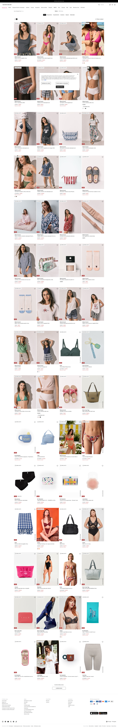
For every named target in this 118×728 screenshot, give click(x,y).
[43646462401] (57, 201)
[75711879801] (80, 465)
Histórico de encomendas (6, 705)
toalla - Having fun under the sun (88, 631)
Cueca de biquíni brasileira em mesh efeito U (68, 456)
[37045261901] (80, 288)
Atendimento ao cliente (28, 700)
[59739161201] (35, 288)
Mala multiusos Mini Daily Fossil (88, 411)
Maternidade (72, 14)
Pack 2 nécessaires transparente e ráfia (45, 279)
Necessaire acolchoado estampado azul (68, 147)
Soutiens (27, 7)
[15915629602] (57, 642)
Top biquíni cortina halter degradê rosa (44, 58)
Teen (59, 7)
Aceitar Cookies (60, 86)
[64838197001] (102, 23)
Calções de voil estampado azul (43, 102)
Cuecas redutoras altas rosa (88, 102)
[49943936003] (80, 376)
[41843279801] (35, 597)
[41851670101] (80, 509)
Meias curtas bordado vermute (88, 279)
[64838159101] (35, 157)
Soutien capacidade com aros (66, 631)
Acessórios (37, 7)
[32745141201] (57, 332)
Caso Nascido (17, 631)
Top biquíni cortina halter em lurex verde (22, 411)
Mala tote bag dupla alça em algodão (22, 588)
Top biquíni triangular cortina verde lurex (22, 191)
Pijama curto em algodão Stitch (43, 323)
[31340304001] (57, 113)
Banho (10, 7)
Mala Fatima (62, 543)
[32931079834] (102, 422)
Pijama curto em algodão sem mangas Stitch (46, 147)
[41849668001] (57, 422)
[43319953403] (80, 245)
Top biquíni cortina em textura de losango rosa (91, 58)
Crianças (63, 7)
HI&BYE (55, 7)
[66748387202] (102, 68)
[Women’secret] (7, 4)
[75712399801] (80, 642)
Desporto (50, 7)
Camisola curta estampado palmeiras (67, 236)
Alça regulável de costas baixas (88, 236)
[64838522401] (35, 376)
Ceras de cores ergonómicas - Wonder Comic (69, 500)
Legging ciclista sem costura (88, 676)
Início (15, 11)
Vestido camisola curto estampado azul (45, 191)
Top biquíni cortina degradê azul (66, 102)
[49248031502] (35, 245)
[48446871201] (35, 113)
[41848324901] (102, 554)
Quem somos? (70, 700)
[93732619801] (102, 332)
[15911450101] (102, 509)
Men (67, 7)
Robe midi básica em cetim (42, 676)
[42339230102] (35, 465)
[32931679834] (80, 554)
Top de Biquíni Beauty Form (65, 366)
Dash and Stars (44, 7)
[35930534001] (35, 23)
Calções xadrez (18, 366)
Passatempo (26, 708)
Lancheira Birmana (41, 456)
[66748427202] (57, 376)
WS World (83, 7)
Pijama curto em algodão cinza (21, 58)
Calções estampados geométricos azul (67, 323)
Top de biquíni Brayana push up (66, 588)
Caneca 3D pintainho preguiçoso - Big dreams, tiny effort (24, 456)
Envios (25, 703)
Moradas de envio (5, 703)
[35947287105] (35, 201)
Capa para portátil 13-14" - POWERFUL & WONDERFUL (46, 500)
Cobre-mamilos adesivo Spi (87, 500)
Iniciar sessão (4, 700)
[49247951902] (57, 157)
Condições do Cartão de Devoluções (8, 709)
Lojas (69, 706)
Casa (71, 7)
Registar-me (4, 702)
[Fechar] (77, 74)
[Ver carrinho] (115, 4)
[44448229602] (80, 201)
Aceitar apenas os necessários (62, 83)
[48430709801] (57, 245)
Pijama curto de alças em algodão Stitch (90, 323)
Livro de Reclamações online (29, 709)
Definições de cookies (46, 83)
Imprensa (69, 703)
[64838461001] (80, 68)
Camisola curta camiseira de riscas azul (22, 279)
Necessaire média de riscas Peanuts (67, 191)
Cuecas (32, 7)
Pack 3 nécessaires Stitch (20, 102)
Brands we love (76, 7)
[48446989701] (80, 113)
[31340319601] (102, 288)
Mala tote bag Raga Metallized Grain (89, 588)
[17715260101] (80, 597)
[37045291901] (57, 68)
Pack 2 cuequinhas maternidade (21, 500)
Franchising (70, 702)
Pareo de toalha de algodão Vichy (21, 543)
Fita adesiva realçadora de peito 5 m (67, 279)
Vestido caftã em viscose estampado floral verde (46, 236)
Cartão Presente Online (6, 706)
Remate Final (4, 7)
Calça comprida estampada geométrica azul (68, 58)
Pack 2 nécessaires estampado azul (22, 147)
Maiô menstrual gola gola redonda (44, 588)
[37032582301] (102, 113)
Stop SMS (25, 702)
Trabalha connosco (71, 705)
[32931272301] (80, 332)
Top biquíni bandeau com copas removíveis (45, 543)
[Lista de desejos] (112, 4)
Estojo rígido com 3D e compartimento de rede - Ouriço (24, 676)
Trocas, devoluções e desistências (30, 706)
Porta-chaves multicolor (87, 366)
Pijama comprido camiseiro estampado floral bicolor (24, 236)
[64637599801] (80, 422)
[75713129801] (57, 465)
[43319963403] (102, 201)
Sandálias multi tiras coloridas (65, 411)
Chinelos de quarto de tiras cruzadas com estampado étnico (91, 191)
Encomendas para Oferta (28, 712)
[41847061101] (35, 509)
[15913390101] (57, 554)
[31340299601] (57, 288)
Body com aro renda (86, 543)
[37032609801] (35, 332)
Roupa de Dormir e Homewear (18, 7)
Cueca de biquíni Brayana (87, 456)
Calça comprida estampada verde (89, 147)
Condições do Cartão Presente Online (8, 708)
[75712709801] (35, 642)
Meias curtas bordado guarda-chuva (22, 323)
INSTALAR (65, 1)
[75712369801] (35, 422)
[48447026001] (80, 157)
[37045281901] (80, 23)
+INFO (45, 79)
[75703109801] (102, 597)
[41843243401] (102, 376)
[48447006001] (35, 68)
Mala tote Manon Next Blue (42, 631)
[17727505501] (102, 465)
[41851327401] (35, 554)
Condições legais (27, 705)
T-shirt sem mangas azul (42, 366)
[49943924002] (102, 157)
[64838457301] (57, 23)
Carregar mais (59, 688)
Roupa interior (49, 14)
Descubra (47, 700)
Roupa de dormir (56, 14)
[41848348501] (57, 597)
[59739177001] (102, 245)
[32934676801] (57, 509)
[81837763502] (102, 642)
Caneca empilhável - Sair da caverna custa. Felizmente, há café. (69, 676)
